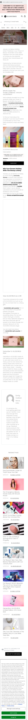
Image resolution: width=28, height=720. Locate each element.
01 (15, 27)
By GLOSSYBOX (15, 498)
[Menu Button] (1, 16)
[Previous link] (1, 22)
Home (3, 27)
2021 (12, 27)
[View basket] (25, 16)
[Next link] (26, 22)
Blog (8, 27)
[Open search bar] (22, 16)
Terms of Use (10, 705)
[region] (13, 689)
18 (18, 27)
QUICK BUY (13, 163)
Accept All (13, 717)
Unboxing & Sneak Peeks (11, 21)
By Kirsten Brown (16, 566)
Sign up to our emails (13, 654)
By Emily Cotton (15, 475)
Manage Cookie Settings (13, 708)
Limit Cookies (13, 713)
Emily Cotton (19, 396)
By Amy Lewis (14, 638)
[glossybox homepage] (11, 16)
